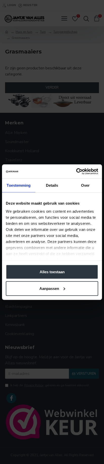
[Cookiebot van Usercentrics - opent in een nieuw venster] (76, 171)
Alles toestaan (52, 272)
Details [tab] (52, 185)
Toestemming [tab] (19, 185)
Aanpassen (49, 288)
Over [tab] (85, 185)
